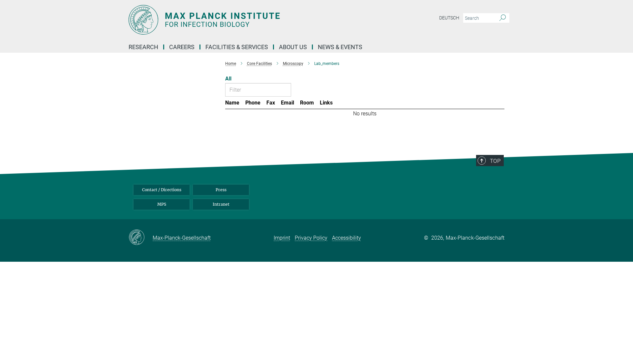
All (228, 78)
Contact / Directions (161, 189)
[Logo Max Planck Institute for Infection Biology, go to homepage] (252, 20)
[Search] (502, 18)
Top (495, 161)
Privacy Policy (311, 238)
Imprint (282, 238)
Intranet (221, 204)
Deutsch (449, 17)
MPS (161, 204)
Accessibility (346, 238)
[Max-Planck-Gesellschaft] (141, 238)
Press (221, 189)
